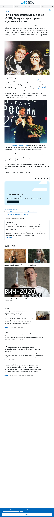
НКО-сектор (25, 38)
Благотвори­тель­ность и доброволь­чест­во (23, 375)
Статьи (6, 327)
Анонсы (6, 341)
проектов (25, 80)
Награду (6, 153)
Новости (6, 11)
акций (37, 80)
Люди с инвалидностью (19, 327)
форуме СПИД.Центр (43, 88)
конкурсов (31, 80)
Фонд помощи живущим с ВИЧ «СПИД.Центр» (17, 214)
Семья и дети (17, 341)
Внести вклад (13, 202)
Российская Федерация (12, 209)
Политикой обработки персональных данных (13, 511)
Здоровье (12, 300)
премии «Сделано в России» (20, 145)
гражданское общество (17, 211)
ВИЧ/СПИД (9, 211)
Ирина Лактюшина (8, 38)
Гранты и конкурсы (18, 38)
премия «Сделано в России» (30, 211)
